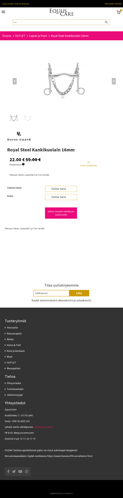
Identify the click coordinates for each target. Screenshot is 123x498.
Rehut (10, 339)
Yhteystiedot (14, 383)
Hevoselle (12, 327)
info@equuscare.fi (43, 426)
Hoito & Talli (14, 345)
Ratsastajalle (14, 333)
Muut (9, 356)
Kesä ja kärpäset (16, 350)
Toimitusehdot (15, 389)
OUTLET (11, 362)
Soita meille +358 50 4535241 (15, 3)
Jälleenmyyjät (15, 394)
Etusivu (6, 36)
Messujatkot (13, 368)
